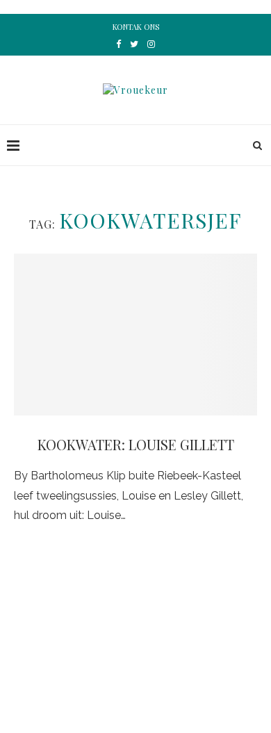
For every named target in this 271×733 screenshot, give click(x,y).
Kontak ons (136, 27)
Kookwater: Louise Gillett (136, 444)
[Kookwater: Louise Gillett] (135, 334)
